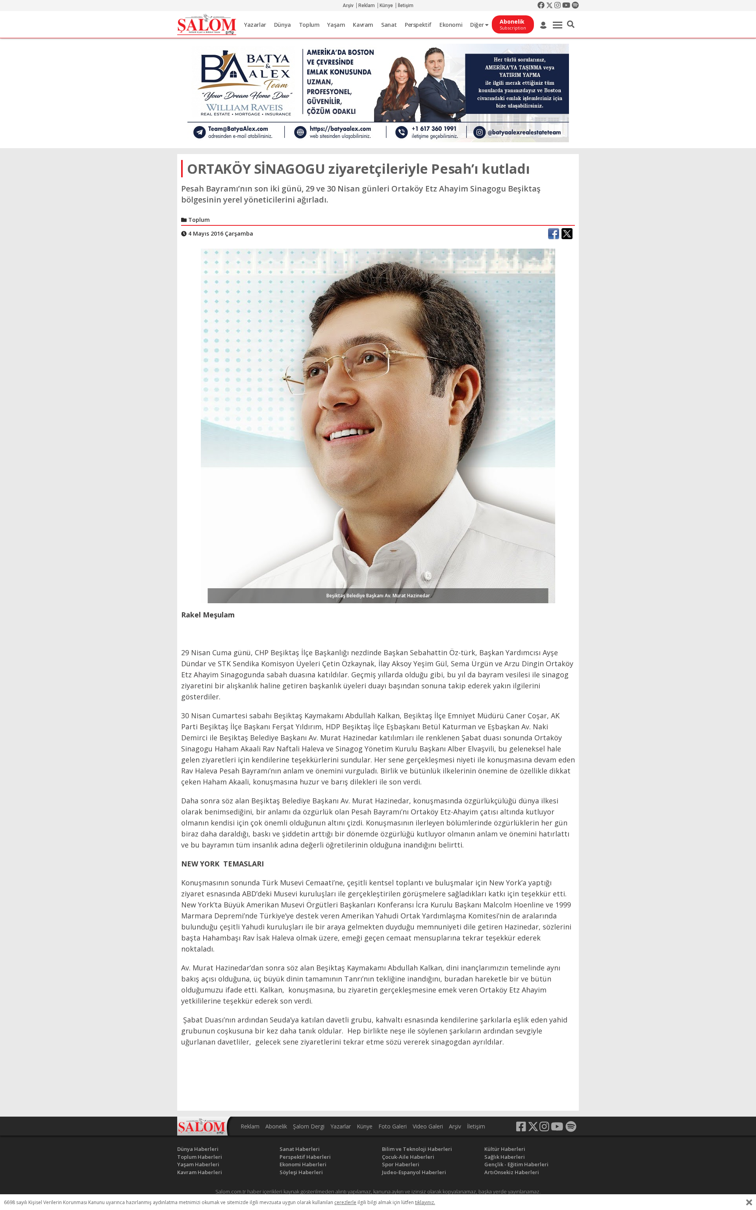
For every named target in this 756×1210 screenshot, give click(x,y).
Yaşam (336, 24)
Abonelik (276, 1126)
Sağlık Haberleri (504, 1156)
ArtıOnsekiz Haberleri (511, 1172)
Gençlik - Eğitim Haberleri (516, 1164)
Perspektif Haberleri (305, 1156)
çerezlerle (345, 1202)
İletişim (405, 5)
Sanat (389, 24)
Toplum (309, 24)
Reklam (366, 5)
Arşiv (348, 5)
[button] (570, 24)
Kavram (363, 24)
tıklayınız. (425, 1202)
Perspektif (418, 24)
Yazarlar (255, 24)
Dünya (282, 24)
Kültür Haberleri (504, 1148)
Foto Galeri (392, 1126)
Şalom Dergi (308, 1126)
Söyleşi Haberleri (301, 1172)
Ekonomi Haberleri (303, 1164)
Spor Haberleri (400, 1164)
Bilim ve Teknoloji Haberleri (417, 1148)
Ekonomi (450, 24)
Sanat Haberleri (300, 1148)
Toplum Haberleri (199, 1156)
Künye (386, 5)
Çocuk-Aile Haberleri (408, 1156)
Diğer (477, 24)
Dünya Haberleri (198, 1148)
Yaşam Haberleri (198, 1164)
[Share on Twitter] (567, 233)
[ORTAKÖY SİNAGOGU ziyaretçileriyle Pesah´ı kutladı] (378, 425)
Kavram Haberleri (199, 1172)
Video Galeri (428, 1126)
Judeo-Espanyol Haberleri (414, 1172)
